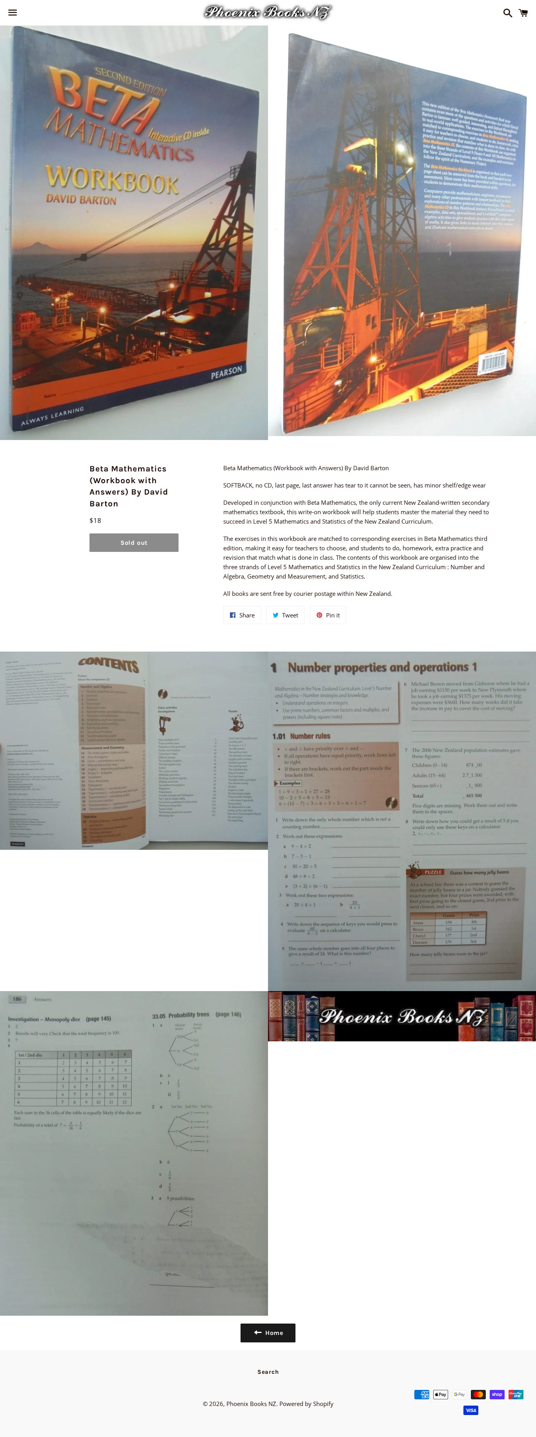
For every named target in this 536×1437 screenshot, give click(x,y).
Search (268, 1371)
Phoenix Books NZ (251, 1404)
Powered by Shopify (306, 1404)
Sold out (134, 542)
